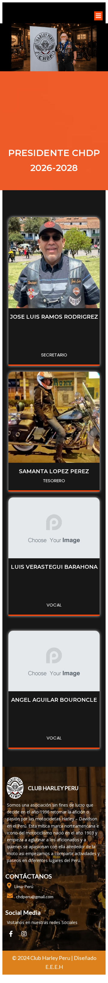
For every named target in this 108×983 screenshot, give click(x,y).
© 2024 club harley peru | (43, 958)
